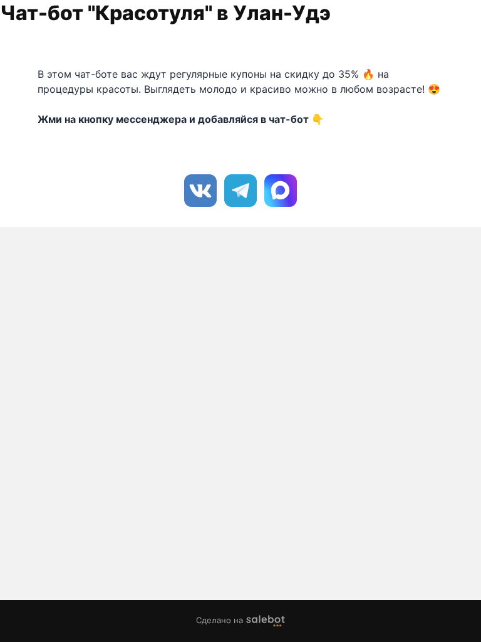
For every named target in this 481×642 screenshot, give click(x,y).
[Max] (280, 190)
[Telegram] (240, 190)
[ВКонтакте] (200, 190)
